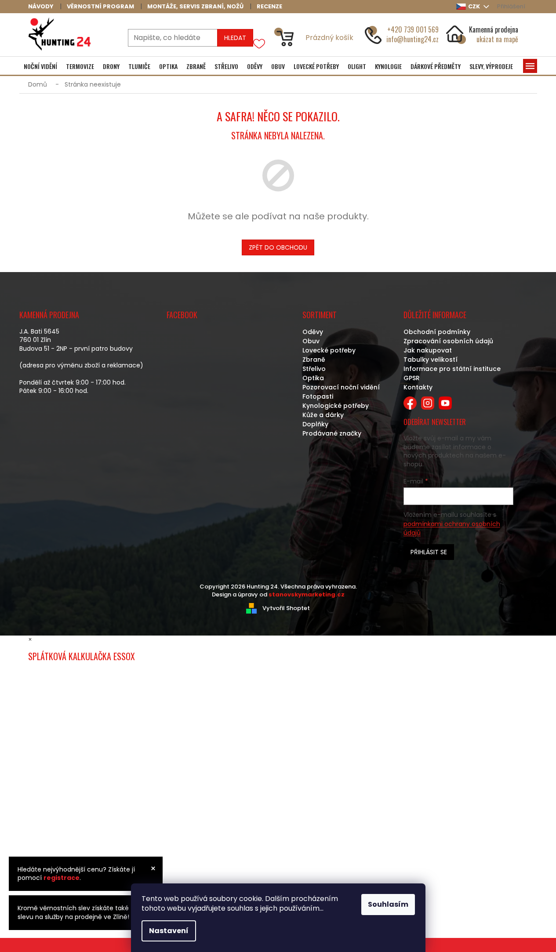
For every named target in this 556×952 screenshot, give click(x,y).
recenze (269, 6)
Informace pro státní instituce (452, 368)
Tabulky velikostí (430, 359)
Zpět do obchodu (278, 247)
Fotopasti (317, 396)
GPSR (411, 378)
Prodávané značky (331, 433)
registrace (62, 877)
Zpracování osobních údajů (448, 341)
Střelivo (314, 368)
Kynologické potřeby (335, 405)
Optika (313, 378)
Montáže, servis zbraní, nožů (195, 6)
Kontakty (417, 387)
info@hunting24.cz (412, 39)
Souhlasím (388, 904)
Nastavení (169, 931)
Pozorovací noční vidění (341, 387)
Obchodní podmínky (436, 331)
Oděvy (312, 331)
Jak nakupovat (427, 350)
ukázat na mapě (497, 39)
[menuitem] (40, 66)
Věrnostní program (100, 6)
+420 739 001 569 (413, 29)
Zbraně (313, 359)
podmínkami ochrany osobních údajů (451, 528)
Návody (41, 6)
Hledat (235, 37)
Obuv (311, 341)
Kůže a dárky (323, 415)
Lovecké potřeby (329, 350)
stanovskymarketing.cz (307, 594)
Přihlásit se (429, 552)
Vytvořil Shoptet (286, 608)
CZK (474, 6)
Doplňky (315, 424)
